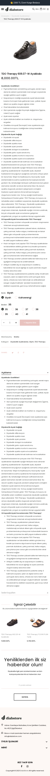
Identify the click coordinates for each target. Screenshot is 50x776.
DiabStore (24, 770)
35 (6, 309)
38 (36, 309)
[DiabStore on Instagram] (27, 766)
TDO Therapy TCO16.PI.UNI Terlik (37, 635)
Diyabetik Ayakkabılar (19, 342)
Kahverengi (24, 297)
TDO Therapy (40, 342)
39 (6, 314)
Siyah (7, 297)
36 (16, 309)
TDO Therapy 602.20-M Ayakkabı (10, 635)
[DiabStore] (14, 9)
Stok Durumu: (6, 337)
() (44, 9)
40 (16, 314)
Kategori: (5, 342)
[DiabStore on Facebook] (21, 766)
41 (26, 314)
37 (26, 309)
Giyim (31, 342)
